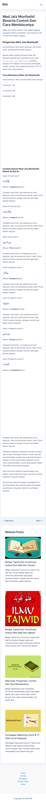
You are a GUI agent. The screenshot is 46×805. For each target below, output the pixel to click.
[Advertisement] (23, 132)
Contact (23, 776)
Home (23, 773)
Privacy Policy (23, 781)
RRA (5, 4)
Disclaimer (23, 779)
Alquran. (22, 36)
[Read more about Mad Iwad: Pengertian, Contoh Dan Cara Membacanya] (23, 667)
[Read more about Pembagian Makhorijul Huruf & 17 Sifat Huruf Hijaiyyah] (23, 721)
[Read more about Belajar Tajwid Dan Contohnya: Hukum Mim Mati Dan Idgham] (23, 608)
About (23, 784)
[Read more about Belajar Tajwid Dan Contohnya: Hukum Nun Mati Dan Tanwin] (23, 548)
